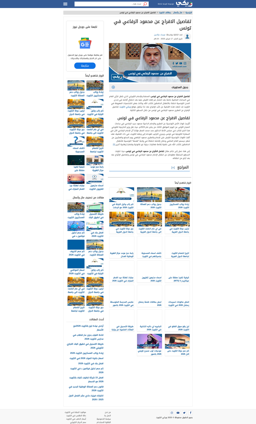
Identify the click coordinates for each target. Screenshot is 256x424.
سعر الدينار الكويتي (78, 422)
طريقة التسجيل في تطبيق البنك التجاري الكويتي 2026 (85, 346)
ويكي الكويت (125, 107)
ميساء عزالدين (159, 35)
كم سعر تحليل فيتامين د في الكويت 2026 (86, 370)
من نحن (108, 412)
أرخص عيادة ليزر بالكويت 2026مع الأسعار (88, 328)
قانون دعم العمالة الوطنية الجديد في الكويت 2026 (86, 389)
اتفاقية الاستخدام (104, 422)
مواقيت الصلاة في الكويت (75, 412)
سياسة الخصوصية (104, 419)
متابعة (85, 65)
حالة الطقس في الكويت (76, 415)
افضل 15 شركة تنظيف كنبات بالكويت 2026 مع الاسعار (86, 380)
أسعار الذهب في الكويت (76, 419)
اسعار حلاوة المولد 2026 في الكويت (86, 358)
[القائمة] (65, 4)
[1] (114, 144)
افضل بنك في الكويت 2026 (90, 364)
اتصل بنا (107, 415)
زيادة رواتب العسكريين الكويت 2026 (86, 353)
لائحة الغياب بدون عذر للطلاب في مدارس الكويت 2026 (88, 337)
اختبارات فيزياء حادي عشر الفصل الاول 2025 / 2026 (86, 398)
